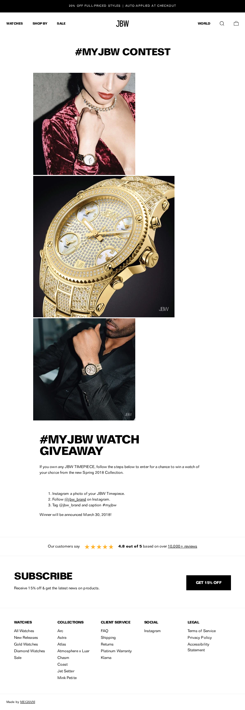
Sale (17, 658)
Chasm (63, 658)
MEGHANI (27, 702)
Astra (61, 638)
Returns (107, 644)
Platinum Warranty (116, 651)
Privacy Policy (200, 638)
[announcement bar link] (122, 6)
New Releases (26, 638)
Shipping (108, 638)
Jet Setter (65, 671)
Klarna (106, 658)
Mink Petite (67, 678)
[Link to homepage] (122, 23)
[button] (221, 22)
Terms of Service (202, 631)
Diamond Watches (29, 651)
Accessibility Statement (198, 647)
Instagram (152, 631)
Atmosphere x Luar (73, 651)
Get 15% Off (208, 583)
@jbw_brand (75, 500)
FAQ (104, 631)
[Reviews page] (122, 546)
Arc (60, 631)
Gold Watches (26, 644)
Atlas (61, 644)
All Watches (24, 631)
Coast (62, 665)
